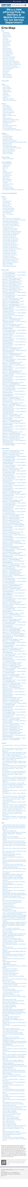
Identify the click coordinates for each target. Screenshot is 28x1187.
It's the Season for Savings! (9, 989)
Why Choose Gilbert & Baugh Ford (10, 262)
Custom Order (6, 71)
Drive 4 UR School (7, 212)
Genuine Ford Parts (7, 181)
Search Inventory (6, 33)
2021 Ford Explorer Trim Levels (10, 65)
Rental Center (6, 166)
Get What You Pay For (8, 947)
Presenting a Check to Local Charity (11, 1037)
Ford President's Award (8, 211)
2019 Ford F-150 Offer (8, 153)
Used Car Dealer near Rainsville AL (11, 238)
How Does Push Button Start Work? (11, 973)
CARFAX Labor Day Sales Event (10, 867)
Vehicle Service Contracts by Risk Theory (12, 1108)
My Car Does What (7, 41)
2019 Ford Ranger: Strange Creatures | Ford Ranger (14, 832)
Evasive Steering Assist (8, 905)
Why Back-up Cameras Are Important (11, 1131)
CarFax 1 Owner (6, 90)
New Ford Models (7, 48)
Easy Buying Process (8, 122)
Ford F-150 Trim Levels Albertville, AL (11, 67)
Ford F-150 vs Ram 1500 (8, 60)
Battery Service (6, 178)
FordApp (5, 170)
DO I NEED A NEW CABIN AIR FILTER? (12, 900)
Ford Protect (5, 73)
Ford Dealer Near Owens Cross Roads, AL (12, 249)
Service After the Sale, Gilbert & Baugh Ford (13, 1060)
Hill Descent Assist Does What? (10, 968)
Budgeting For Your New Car (9, 121)
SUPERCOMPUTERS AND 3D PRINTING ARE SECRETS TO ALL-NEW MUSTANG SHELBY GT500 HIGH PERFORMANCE (14, 1066)
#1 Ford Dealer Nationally (8, 209)
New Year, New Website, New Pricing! (11, 1016)
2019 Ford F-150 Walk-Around (9, 831)
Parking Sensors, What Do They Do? (11, 1028)
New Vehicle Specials (8, 136)
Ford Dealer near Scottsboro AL (10, 246)
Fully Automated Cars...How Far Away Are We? (13, 941)
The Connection (6, 1088)
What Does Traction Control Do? (10, 1112)
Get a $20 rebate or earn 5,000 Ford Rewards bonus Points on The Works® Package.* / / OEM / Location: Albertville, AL (14, 763)
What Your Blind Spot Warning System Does (13, 1127)
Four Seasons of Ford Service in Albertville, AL (13, 189)
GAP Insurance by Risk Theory (10, 942)
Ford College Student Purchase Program (12, 147)
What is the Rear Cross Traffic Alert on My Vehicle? (14, 1125)
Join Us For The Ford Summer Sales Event (12, 990)
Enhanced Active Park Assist (9, 903)
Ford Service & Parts (7, 186)
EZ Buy (4, 116)
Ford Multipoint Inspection (8, 188)
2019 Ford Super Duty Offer (9, 150)
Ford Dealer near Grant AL (9, 256)
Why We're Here (6, 1135)
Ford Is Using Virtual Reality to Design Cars (12, 913)
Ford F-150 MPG (6, 55)
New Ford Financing (7, 127)
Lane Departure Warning (8, 993)
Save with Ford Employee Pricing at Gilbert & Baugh (14, 142)
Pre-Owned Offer (6, 96)
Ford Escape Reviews (8, 54)
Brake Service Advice (8, 172)
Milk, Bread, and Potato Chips (9, 999)
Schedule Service (7, 165)
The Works (5, 182)
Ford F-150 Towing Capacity (9, 57)
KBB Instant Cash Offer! (8, 58)
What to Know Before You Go (9, 115)
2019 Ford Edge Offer (8, 152)
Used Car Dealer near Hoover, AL (10, 254)
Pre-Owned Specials (7, 137)
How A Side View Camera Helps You (11, 970)
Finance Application (7, 108)
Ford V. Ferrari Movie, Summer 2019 (11, 928)
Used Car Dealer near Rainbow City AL (11, 233)
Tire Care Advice (6, 173)
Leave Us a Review (7, 204)
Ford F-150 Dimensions (8, 68)
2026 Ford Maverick (7, 76)
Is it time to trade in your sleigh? (10, 984)
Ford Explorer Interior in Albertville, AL (11, 62)
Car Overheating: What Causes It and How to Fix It (14, 865)
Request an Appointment (8, 158)
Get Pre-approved (7, 106)
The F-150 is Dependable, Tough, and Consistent (14, 1089)
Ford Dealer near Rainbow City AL (10, 247)
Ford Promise (6, 32)
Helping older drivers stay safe (9, 964)
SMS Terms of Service (8, 265)
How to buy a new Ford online (9, 974)
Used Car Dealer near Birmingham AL (11, 222)
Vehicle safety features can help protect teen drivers (14, 1106)
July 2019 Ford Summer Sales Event (11, 992)
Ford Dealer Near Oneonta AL (9, 253)
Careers (4, 217)
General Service (6, 176)
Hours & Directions (7, 201)
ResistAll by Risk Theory (8, 1040)
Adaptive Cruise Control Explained (10, 836)
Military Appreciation (7, 145)
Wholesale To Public (7, 143)
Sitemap (15, 1169)
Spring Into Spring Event (8, 1063)
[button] (15, 5)
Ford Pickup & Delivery (8, 184)
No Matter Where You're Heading (10, 1018)
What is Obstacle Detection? (9, 1122)
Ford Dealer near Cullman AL (9, 250)
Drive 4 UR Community (8, 214)
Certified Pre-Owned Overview (9, 100)
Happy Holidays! (6, 963)
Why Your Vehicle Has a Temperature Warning (13, 1137)
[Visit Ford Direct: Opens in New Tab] (4, 1175)
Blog (4, 215)
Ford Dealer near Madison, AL (9, 235)
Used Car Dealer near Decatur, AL (10, 240)
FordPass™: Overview (8, 932)
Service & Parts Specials (8, 149)
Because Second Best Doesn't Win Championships (14, 860)
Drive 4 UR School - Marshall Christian (11, 218)
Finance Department (7, 118)
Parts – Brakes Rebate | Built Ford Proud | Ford (13, 1029)
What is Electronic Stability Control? (11, 1117)
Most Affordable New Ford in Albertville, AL (12, 129)
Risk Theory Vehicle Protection (10, 125)
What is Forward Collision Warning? (11, 1118)
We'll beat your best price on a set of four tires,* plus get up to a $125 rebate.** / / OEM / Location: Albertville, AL (14, 750)
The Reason (5, 1095)
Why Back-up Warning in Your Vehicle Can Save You (15, 1133)
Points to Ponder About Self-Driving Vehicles (13, 1032)
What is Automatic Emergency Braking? (12, 1114)
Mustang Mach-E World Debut (9, 1006)
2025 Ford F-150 (6, 70)
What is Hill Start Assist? (8, 1121)
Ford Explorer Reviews (8, 52)
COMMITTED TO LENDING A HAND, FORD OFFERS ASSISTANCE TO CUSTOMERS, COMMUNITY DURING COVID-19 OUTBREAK (12, 876)
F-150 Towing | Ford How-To (9, 906)
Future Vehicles (6, 44)
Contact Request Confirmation (9, 266)
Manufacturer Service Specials (10, 140)
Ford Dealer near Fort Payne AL (10, 252)
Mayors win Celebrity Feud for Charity (11, 995)
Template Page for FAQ (8, 227)
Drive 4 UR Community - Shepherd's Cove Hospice (14, 220)
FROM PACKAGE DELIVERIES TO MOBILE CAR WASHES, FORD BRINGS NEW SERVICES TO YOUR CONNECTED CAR (14, 935)
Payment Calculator (7, 109)
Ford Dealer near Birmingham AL (10, 221)
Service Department (7, 163)
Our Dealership (6, 202)
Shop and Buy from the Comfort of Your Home (13, 1061)
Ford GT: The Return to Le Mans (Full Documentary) (14, 912)
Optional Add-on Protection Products (11, 119)
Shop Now (5, 46)
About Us (5, 198)
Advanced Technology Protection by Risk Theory (14, 841)
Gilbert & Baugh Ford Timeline (9, 961)
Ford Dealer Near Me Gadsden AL (10, 228)
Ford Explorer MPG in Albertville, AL (11, 61)
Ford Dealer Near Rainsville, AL (10, 237)
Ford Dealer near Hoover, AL (9, 243)
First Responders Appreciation (9, 146)
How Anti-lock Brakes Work (9, 971)
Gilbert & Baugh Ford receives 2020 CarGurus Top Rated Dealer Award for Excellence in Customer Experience (13, 956)
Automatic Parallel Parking (9, 855)
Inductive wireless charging (9, 982)
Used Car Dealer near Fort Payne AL (11, 259)
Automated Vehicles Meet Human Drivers (12, 854)
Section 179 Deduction (8, 263)
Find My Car (5, 38)
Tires (4, 169)
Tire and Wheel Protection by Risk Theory (12, 1102)
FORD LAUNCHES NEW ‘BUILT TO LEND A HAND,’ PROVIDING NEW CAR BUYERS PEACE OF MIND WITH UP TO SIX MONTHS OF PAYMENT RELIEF (14, 917)
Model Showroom (7, 35)
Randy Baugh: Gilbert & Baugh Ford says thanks (14, 1038)
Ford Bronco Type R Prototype (9, 910)
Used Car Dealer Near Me (8, 208)
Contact (4, 199)
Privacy (18, 1169)
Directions (23, 5)
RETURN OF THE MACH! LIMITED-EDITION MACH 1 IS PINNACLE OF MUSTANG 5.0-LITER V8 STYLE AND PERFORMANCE (14, 1043)
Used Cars (5, 97)
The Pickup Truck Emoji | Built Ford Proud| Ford (13, 1093)
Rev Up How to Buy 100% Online (10, 224)
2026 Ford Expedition (7, 77)
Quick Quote (5, 39)
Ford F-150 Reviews (7, 51)
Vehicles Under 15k (7, 88)
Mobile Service (6, 185)
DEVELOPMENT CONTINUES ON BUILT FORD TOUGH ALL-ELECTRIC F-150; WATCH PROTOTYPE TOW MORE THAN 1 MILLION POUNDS (14, 895)
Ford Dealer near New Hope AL (10, 257)
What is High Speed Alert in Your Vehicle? (12, 1119)
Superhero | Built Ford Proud (9, 1069)
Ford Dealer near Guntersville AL (10, 230)
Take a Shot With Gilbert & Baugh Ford (11, 1074)
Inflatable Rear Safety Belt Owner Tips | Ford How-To (15, 983)
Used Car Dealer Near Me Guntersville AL (12, 231)
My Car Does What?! (7, 1008)
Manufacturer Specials (8, 139)
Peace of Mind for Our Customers (10, 1031)
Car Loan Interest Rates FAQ (9, 128)
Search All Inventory (7, 49)
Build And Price (6, 42)
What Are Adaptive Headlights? (10, 1111)
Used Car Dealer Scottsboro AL (10, 260)
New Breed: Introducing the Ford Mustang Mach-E (14, 1009)
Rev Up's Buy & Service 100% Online (11, 225)
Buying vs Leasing (7, 114)
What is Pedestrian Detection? (9, 1124)
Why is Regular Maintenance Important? (12, 1134)
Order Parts (5, 168)
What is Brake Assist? (8, 1115)
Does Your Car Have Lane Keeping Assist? (12, 902)
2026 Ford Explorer (7, 74)
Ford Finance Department (8, 112)
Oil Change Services (7, 175)
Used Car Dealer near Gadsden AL (10, 234)
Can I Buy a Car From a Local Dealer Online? (13, 864)
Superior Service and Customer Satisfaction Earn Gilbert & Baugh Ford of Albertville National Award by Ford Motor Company (14, 1072)
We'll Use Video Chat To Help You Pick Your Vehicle (14, 1109)
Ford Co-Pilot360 (6, 45)
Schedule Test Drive (7, 36)
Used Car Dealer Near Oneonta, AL (11, 244)
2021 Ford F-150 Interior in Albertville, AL (12, 64)
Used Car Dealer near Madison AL (10, 241)
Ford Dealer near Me (7, 206)
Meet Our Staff (6, 205)
